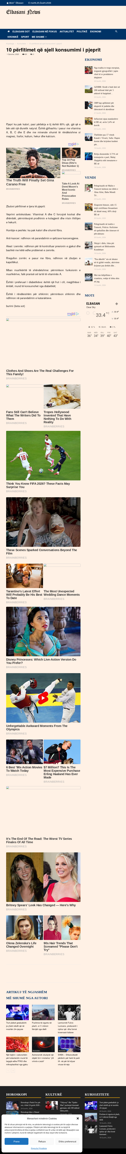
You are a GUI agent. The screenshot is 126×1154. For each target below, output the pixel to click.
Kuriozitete (21, 43)
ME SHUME (38, 36)
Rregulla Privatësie (39, 1148)
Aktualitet (67, 31)
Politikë (82, 31)
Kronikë (13, 36)
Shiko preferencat (67, 1141)
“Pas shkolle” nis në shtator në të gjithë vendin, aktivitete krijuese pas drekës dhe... (106, 262)
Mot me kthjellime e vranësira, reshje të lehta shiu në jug (106, 278)
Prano (17, 1141)
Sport (25, 36)
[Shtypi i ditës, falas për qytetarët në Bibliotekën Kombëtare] (89, 245)
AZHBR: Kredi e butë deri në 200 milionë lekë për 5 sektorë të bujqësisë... (107, 90)
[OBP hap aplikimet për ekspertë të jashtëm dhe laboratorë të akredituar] (89, 105)
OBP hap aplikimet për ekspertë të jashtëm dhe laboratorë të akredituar (104, 106)
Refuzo (42, 1141)
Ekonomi (95, 31)
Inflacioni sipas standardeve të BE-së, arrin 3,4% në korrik (106, 122)
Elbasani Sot (21, 31)
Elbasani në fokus (44, 31)
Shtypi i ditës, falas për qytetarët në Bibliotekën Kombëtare (104, 246)
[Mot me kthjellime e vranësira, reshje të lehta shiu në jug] (89, 277)
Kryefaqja (10, 43)
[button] (77, 1118)
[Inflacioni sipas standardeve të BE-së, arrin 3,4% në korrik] (89, 121)
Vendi (90, 177)
